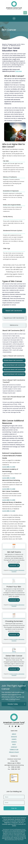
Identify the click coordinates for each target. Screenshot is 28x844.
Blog (14, 744)
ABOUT (14, 734)
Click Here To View (8, 467)
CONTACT (14, 747)
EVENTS (14, 739)
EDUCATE (14, 737)
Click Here (18, 71)
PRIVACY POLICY (14, 752)
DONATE (14, 742)
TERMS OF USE (14, 749)
